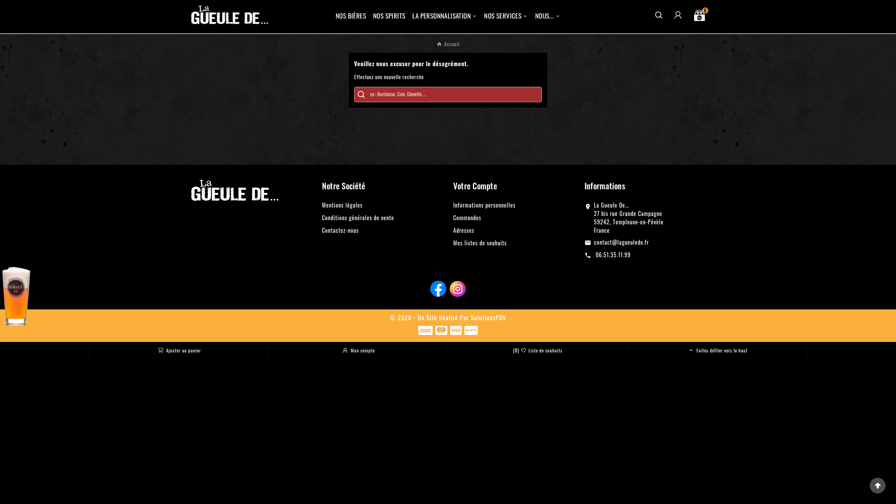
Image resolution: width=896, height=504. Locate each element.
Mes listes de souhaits (480, 243)
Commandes (467, 218)
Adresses (463, 230)
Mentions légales (342, 205)
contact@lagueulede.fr (621, 242)
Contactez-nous (340, 230)
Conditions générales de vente (358, 218)
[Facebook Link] (438, 288)
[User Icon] (677, 15)
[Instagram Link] (458, 288)
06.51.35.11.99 (612, 255)
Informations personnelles (484, 205)
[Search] (361, 94)
